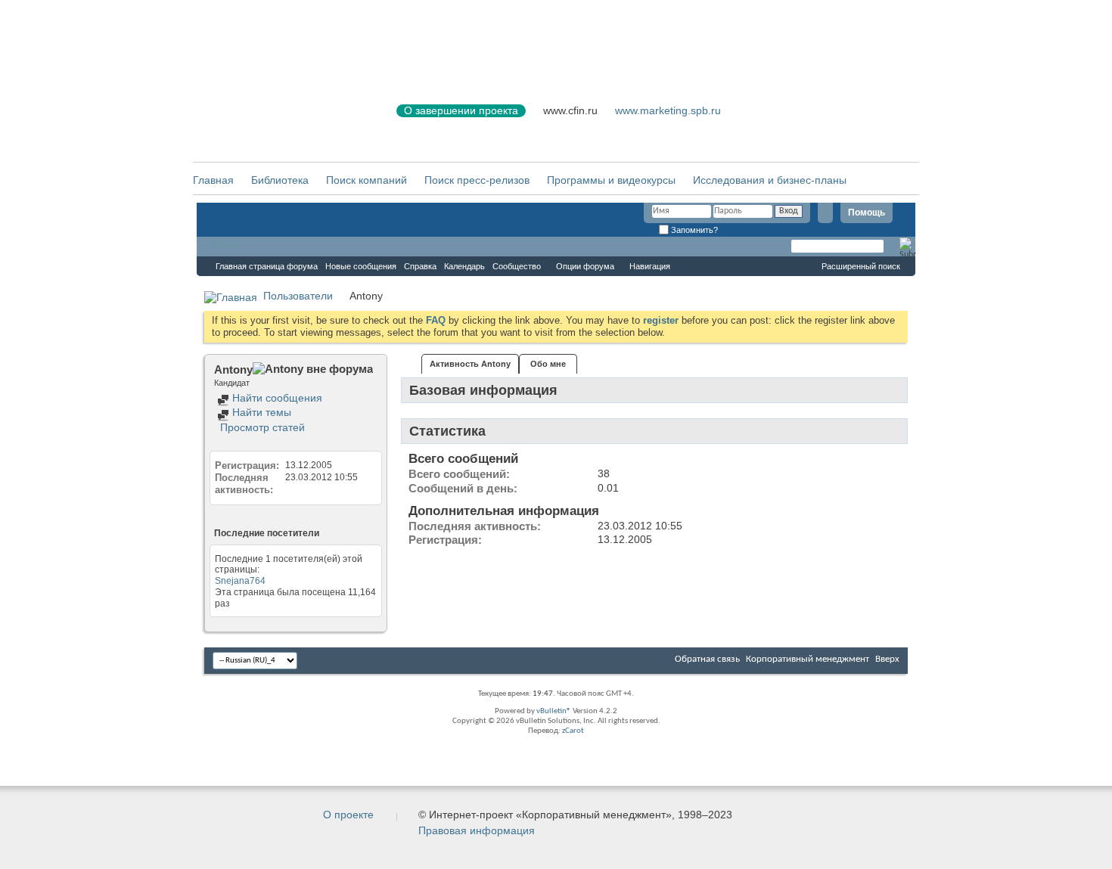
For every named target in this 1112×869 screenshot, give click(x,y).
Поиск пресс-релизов (477, 180)
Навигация (649, 266)
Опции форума (585, 266)
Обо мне (548, 363)
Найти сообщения (275, 398)
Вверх (887, 659)
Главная (213, 180)
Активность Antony (470, 363)
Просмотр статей (261, 427)
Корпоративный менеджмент (807, 659)
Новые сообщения (360, 266)
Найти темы (260, 412)
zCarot (573, 731)
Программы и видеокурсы (611, 180)
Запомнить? (693, 229)
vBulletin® (553, 711)
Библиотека (280, 180)
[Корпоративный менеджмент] (280, 119)
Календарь (464, 266)
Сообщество (516, 266)
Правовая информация (476, 830)
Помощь (866, 212)
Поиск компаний (366, 180)
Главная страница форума (267, 266)
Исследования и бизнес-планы (769, 180)
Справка (420, 266)
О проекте (348, 814)
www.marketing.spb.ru (668, 110)
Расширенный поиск (861, 266)
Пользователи (298, 296)
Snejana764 (240, 581)
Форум (227, 246)
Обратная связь (707, 659)
